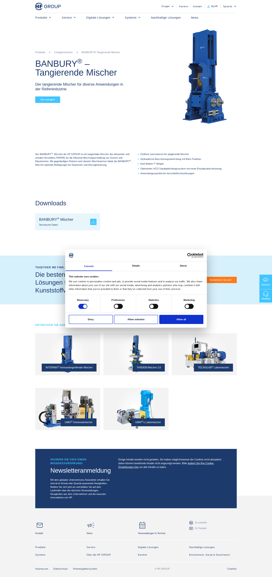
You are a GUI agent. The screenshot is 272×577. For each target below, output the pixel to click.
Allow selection (136, 319)
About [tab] (183, 265)
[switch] (118, 306)
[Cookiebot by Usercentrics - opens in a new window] (189, 255)
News (194, 17)
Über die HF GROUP (99, 554)
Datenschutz (60, 568)
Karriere (142, 554)
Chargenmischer (63, 52)
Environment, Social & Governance (209, 554)
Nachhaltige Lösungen (166, 17)
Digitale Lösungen (98, 17)
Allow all (181, 319)
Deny (91, 319)
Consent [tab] (89, 266)
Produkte (41, 17)
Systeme (130, 17)
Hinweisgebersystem (85, 568)
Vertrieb (265, 298)
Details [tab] (136, 265)
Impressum (41, 568)
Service (67, 17)
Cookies (232, 568)
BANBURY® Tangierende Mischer (101, 52)
